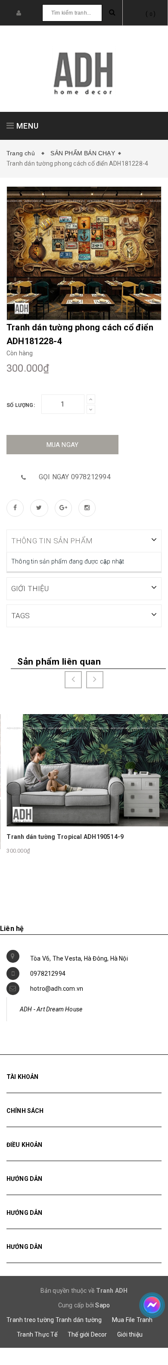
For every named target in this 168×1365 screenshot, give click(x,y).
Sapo (102, 1305)
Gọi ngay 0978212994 (75, 477)
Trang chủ (22, 153)
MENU (26, 125)
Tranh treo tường (30, 1319)
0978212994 (47, 973)
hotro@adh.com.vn (56, 988)
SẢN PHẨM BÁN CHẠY (82, 153)
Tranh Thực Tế (37, 1334)
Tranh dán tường (79, 1319)
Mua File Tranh (132, 1319)
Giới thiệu (130, 1334)
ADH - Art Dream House (51, 1009)
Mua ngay (63, 445)
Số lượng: (20, 405)
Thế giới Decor (87, 1334)
